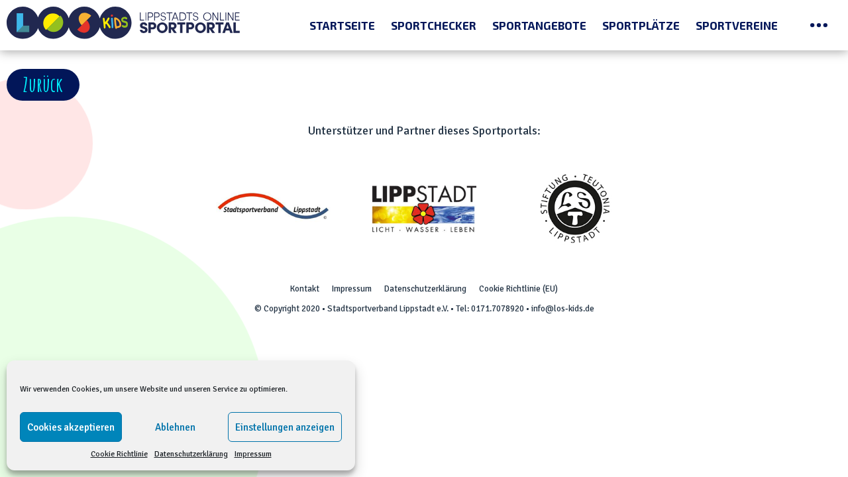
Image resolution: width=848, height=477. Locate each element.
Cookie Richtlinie (119, 454)
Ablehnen (175, 427)
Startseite (342, 25)
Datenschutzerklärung (191, 454)
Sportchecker (433, 25)
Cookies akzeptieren (71, 427)
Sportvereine (737, 25)
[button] (43, 85)
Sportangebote (539, 25)
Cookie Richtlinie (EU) (518, 289)
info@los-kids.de (562, 308)
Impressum (253, 454)
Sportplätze (641, 25)
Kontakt (304, 289)
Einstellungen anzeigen (285, 427)
